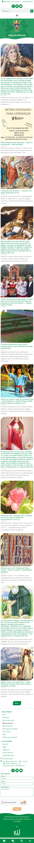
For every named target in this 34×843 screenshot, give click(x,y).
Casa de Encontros (8, 720)
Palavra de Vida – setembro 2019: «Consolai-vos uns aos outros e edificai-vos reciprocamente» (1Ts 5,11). (16, 517)
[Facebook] (17, 6)
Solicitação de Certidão (9, 729)
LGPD (4, 734)
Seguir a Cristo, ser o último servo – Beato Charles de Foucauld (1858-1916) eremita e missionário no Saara (16, 684)
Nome (3, 776)
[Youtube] (20, 6)
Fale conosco (6, 732)
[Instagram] (13, 6)
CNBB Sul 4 (6, 750)
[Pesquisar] (31, 11)
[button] (17, 15)
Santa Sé (5, 744)
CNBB (4, 747)
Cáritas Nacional (7, 753)
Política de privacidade (9, 737)
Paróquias (5, 717)
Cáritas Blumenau (8, 755)
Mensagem (5, 787)
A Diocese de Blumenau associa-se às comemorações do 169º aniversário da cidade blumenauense (17, 346)
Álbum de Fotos (7, 726)
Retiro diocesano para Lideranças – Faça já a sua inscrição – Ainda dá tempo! (16, 143)
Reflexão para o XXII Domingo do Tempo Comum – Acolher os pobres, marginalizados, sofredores (16, 570)
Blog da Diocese (7, 723)
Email (3, 781)
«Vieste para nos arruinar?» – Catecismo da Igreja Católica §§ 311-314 (16, 192)
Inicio (4, 715)
